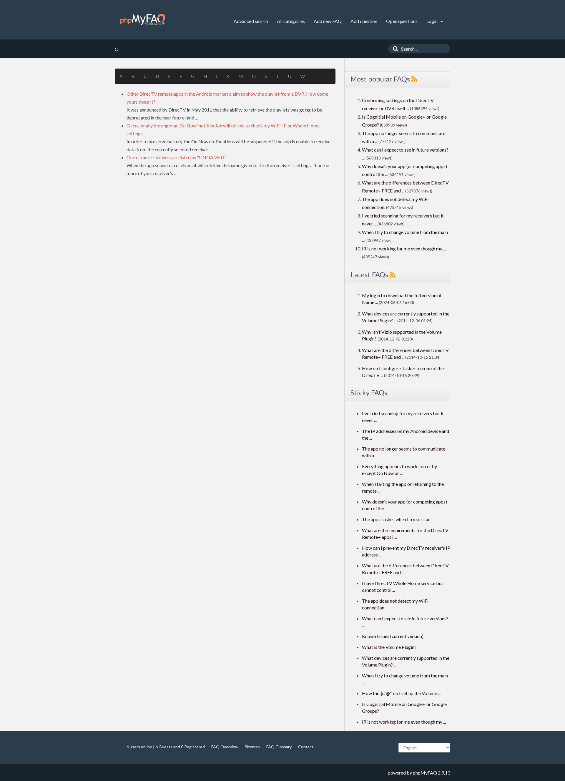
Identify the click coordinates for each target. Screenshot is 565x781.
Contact (305, 746)
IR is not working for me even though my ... (404, 248)
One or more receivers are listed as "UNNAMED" (176, 157)
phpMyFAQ (425, 772)
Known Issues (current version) (392, 636)
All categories (291, 21)
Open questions (402, 21)
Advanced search (251, 21)
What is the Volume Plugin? (389, 647)
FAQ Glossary (279, 746)
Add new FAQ (328, 21)
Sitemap (252, 746)
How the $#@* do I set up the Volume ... (401, 693)
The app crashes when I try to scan (396, 519)
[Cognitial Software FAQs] (143, 19)
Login (432, 21)
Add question (363, 21)
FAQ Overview (224, 746)
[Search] (394, 48)
